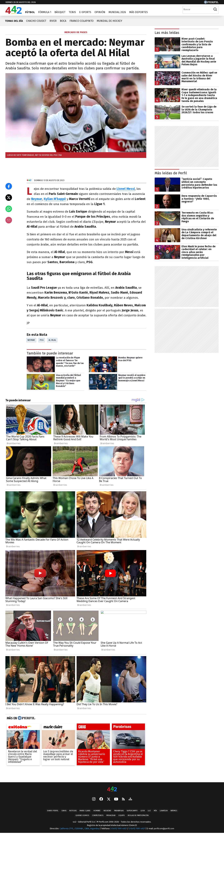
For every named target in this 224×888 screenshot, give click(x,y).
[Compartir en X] (8, 197)
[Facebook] (101, 799)
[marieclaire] (58, 727)
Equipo (122, 816)
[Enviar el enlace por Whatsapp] (8, 209)
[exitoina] (23, 727)
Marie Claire (85, 811)
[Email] (8, 220)
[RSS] (123, 799)
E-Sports (85, 12)
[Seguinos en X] (108, 799)
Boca (63, 20)
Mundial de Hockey (109, 20)
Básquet (59, 12)
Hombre (97, 811)
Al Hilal (52, 340)
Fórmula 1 (44, 12)
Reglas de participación (138, 816)
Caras (63, 811)
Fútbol (30, 12)
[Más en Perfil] (26, 718)
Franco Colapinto (81, 20)
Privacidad (111, 816)
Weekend (107, 811)
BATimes (174, 811)
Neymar (31, 340)
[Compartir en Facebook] (8, 186)
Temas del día (14, 20)
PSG (42, 340)
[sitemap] (130, 799)
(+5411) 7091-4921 (119, 828)
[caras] (93, 727)
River (53, 20)
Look (143, 811)
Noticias (73, 811)
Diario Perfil (52, 811)
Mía (155, 811)
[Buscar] (215, 9)
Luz (149, 811)
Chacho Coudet (36, 20)
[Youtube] (116, 799)
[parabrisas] (128, 727)
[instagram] (93, 799)
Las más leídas (167, 32)
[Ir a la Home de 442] (13, 12)
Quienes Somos (82, 816)
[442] (112, 789)
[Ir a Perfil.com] (211, 2)
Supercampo (132, 811)
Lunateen (164, 811)
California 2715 (67, 828)
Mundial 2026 (117, 12)
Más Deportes (138, 12)
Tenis (72, 12)
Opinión (99, 12)
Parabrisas (119, 811)
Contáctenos (97, 816)
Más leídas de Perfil (171, 173)
